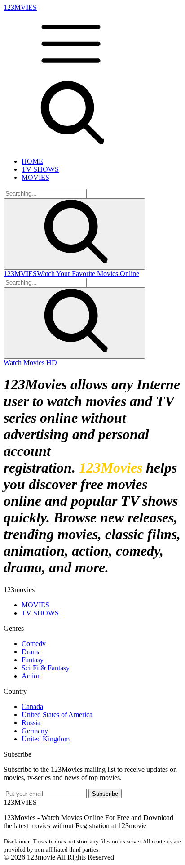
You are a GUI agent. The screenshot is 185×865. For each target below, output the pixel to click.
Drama (31, 651)
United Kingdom (46, 739)
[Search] (74, 234)
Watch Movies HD (30, 362)
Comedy (34, 643)
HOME (32, 161)
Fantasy (33, 660)
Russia (31, 723)
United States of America (57, 714)
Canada (32, 706)
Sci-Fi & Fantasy (46, 668)
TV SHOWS (40, 169)
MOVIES (35, 177)
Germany (35, 731)
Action (31, 676)
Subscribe (105, 793)
